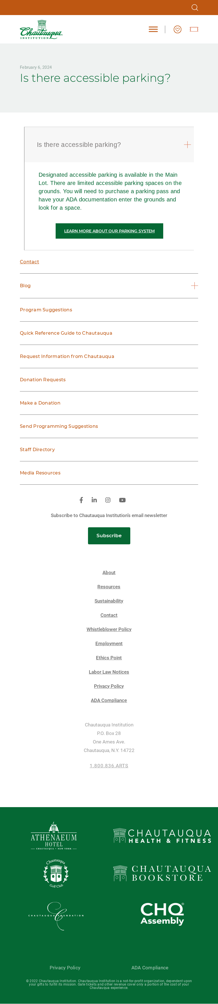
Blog (25, 285)
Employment (109, 643)
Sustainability (109, 601)
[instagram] (107, 500)
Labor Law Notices (109, 672)
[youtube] (122, 500)
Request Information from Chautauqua (67, 356)
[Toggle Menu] (153, 29)
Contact (29, 261)
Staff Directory (37, 449)
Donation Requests (43, 379)
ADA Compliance (109, 700)
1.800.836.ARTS (109, 765)
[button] (110, 144)
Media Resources (40, 473)
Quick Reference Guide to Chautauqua (66, 333)
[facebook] (81, 500)
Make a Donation (40, 403)
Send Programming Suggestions (59, 426)
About (109, 572)
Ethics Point (109, 658)
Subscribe (109, 535)
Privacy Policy (109, 686)
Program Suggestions (46, 310)
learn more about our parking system (109, 231)
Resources (108, 587)
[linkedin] (94, 500)
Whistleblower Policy (109, 629)
